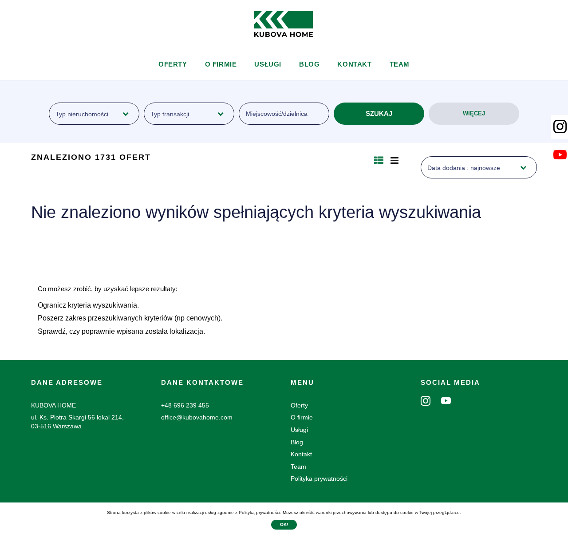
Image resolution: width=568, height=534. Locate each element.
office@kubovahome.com (197, 417)
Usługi (267, 64)
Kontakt (354, 64)
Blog (309, 64)
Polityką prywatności (259, 512)
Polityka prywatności (319, 478)
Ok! (284, 524)
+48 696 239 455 (185, 405)
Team (400, 64)
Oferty (172, 64)
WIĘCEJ (474, 113)
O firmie (221, 64)
